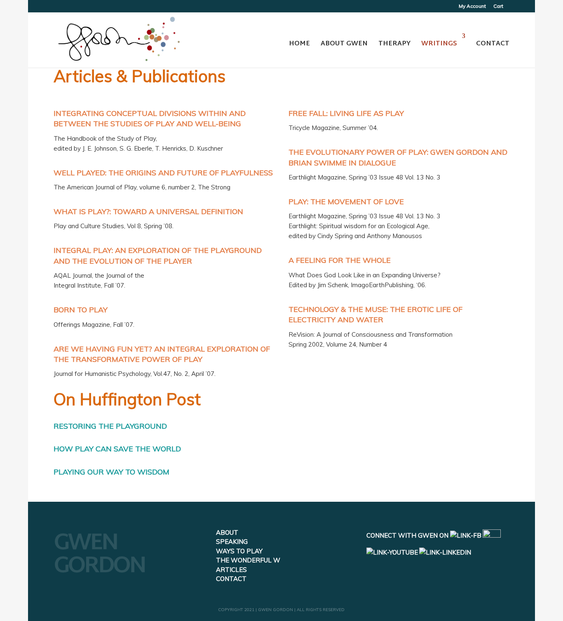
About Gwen (344, 44)
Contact (492, 44)
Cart (498, 6)
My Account (472, 6)
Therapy (394, 44)
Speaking (232, 541)
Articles (231, 570)
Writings (439, 44)
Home (299, 44)
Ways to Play (239, 551)
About (227, 532)
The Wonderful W (248, 560)
